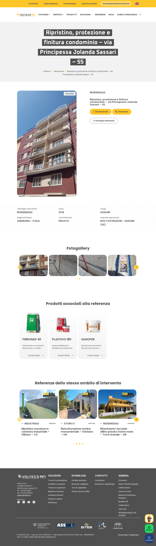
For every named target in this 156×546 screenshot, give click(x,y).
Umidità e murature (56, 484)
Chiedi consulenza (127, 14)
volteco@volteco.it (24, 495)
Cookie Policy (134, 535)
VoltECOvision (124, 487)
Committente (65, 217)
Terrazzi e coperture (56, 487)
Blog (111, 14)
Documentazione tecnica (116, 3)
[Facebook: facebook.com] (18, 502)
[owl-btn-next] (136, 267)
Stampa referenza (104, 120)
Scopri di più (34, 355)
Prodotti (72, 14)
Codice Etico (123, 505)
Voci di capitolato (79, 487)
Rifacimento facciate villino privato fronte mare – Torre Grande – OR (116, 431)
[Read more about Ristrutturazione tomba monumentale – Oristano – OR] (78, 404)
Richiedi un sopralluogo (105, 484)
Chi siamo (43, 14)
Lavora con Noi (89, 3)
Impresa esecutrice (109, 217)
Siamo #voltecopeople (128, 484)
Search (140, 14)
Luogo (103, 208)
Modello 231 (123, 501)
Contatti (33, 3)
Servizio (57, 14)
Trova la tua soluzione (57, 480)
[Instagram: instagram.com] (33, 502)
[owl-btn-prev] (19, 267)
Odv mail (122, 509)
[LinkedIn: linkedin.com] (23, 502)
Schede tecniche (79, 480)
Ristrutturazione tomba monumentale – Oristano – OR (77, 431)
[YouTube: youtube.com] (28, 502)
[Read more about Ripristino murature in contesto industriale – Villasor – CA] (39, 404)
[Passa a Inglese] (137, 3)
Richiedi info (101, 111)
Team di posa (51, 3)
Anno (61, 208)
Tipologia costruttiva (27, 208)
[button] (76, 278)
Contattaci (99, 480)
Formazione (69, 3)
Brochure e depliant (80, 484)
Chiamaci (122, 111)
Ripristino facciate (56, 491)
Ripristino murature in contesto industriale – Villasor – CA (35, 431)
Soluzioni (85, 14)
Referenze (100, 14)
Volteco (47, 71)
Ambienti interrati (55, 495)
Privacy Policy (123, 535)
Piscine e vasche (55, 499)
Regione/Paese (24, 217)
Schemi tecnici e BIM (80, 491)
